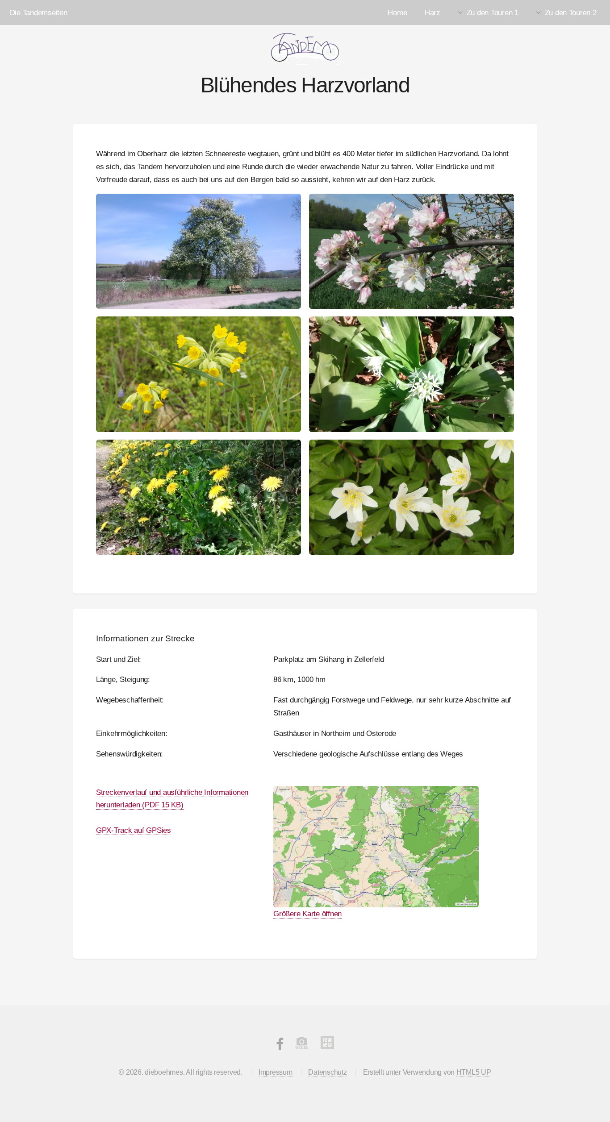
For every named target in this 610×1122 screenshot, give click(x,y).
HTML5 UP (473, 1072)
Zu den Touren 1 (492, 12)
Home (397, 12)
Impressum (275, 1072)
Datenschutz (327, 1072)
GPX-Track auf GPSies (133, 830)
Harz (432, 12)
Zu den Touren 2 (571, 12)
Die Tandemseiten (38, 12)
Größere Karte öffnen (307, 913)
